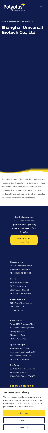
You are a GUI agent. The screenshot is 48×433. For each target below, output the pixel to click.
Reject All (24, 427)
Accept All (24, 413)
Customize (24, 420)
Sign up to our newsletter (24, 240)
